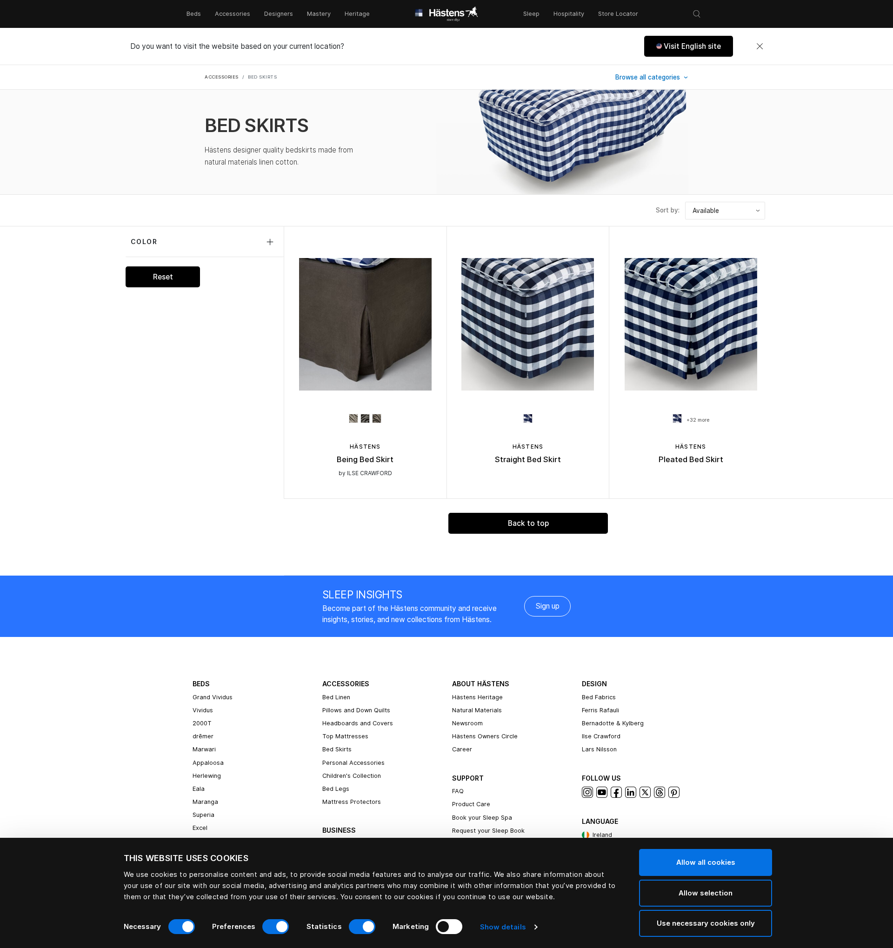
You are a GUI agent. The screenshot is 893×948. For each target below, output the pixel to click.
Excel (200, 827)
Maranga (205, 801)
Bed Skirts (337, 749)
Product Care (471, 804)
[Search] (696, 14)
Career (462, 749)
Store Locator (618, 13)
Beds (194, 13)
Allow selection (706, 892)
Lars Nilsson (599, 749)
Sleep (531, 13)
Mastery (319, 13)
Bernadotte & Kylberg (613, 723)
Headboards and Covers (357, 723)
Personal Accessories (353, 762)
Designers (278, 13)
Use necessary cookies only (706, 923)
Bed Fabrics (599, 697)
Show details (503, 926)
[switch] (275, 926)
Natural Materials (477, 710)
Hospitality (568, 13)
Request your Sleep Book (488, 830)
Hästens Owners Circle (485, 736)
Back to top (528, 523)
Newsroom (467, 723)
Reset (163, 276)
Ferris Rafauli (600, 710)
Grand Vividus (213, 697)
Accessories (232, 13)
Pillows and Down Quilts (356, 710)
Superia (203, 814)
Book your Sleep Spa (482, 817)
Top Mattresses (345, 736)
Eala (199, 788)
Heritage (357, 13)
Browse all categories (648, 77)
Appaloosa (208, 762)
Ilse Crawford (601, 736)
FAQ (458, 791)
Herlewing (207, 775)
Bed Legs (335, 788)
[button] (688, 46)
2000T (202, 723)
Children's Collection (351, 775)
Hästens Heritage (477, 697)
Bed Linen (336, 697)
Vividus (203, 710)
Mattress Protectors (351, 801)
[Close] (759, 46)
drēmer (203, 736)
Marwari (204, 749)
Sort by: (668, 210)
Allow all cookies (705, 862)
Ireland (602, 834)
